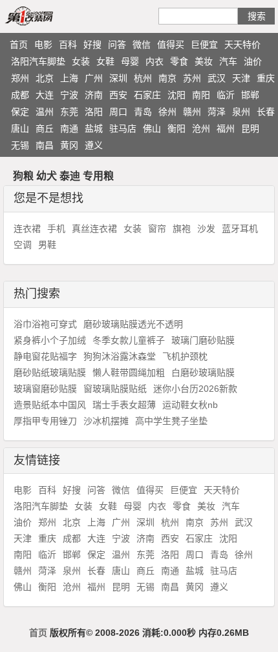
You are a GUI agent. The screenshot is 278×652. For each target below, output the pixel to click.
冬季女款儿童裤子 (128, 340)
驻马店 (122, 128)
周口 (118, 112)
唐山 (20, 128)
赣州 (192, 112)
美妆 (204, 61)
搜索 (257, 16)
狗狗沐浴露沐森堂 (119, 356)
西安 (118, 95)
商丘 (45, 128)
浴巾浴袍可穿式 (45, 324)
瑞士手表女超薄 (124, 405)
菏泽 (217, 112)
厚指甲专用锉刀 (45, 421)
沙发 (206, 228)
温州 (45, 112)
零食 (179, 61)
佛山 (152, 128)
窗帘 (157, 228)
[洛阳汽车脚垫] (44, 15)
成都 (20, 95)
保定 (20, 112)
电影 (43, 44)
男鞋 (47, 244)
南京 (167, 78)
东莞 (69, 112)
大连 (45, 95)
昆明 (250, 128)
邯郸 (250, 95)
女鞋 (105, 61)
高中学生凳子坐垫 (171, 421)
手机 (56, 228)
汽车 (228, 61)
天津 (241, 78)
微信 (142, 44)
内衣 (154, 61)
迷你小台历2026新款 (195, 388)
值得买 (170, 44)
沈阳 (176, 95)
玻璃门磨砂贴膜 (203, 340)
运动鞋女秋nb (190, 405)
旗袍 (182, 228)
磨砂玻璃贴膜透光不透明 (133, 324)
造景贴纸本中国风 (50, 405)
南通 (69, 128)
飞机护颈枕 (185, 356)
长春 (266, 112)
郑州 (20, 78)
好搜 (92, 44)
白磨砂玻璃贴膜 (203, 372)
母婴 (130, 61)
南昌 (45, 145)
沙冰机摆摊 (106, 421)
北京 (45, 78)
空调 (23, 244)
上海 (69, 78)
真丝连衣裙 (94, 228)
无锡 (20, 145)
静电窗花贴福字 (45, 356)
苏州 (192, 78)
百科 (68, 44)
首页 (19, 44)
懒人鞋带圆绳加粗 (128, 372)
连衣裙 (27, 228)
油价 (253, 61)
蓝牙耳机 (240, 228)
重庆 (266, 78)
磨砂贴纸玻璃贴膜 (50, 372)
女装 (81, 61)
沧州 (201, 128)
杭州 (143, 78)
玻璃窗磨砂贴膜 (45, 388)
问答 (117, 44)
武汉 (217, 78)
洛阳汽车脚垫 (38, 61)
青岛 (143, 112)
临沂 (226, 95)
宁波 (69, 95)
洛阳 (94, 112)
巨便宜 (204, 44)
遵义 (94, 145)
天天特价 (242, 44)
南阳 (201, 95)
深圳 (118, 78)
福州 (226, 128)
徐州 (167, 112)
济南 (94, 95)
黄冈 (69, 145)
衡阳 (176, 128)
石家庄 (147, 95)
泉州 (241, 112)
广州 (94, 78)
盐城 (94, 128)
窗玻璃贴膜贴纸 (115, 388)
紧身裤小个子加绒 (50, 340)
